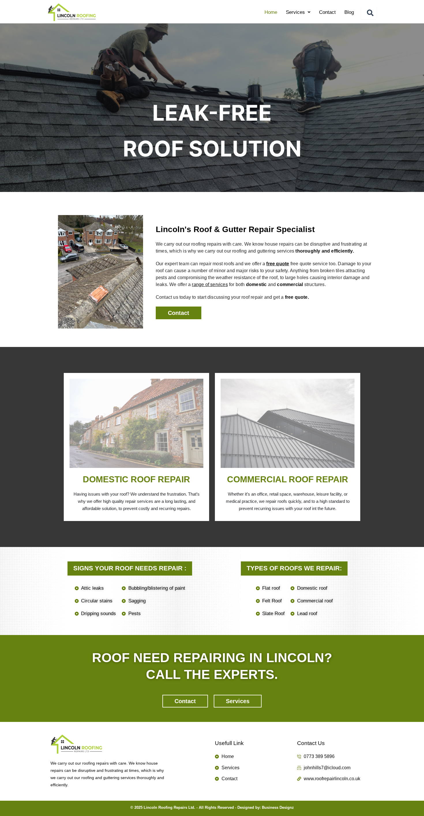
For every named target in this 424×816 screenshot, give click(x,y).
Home (270, 12)
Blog (349, 12)
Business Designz (278, 807)
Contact (327, 12)
